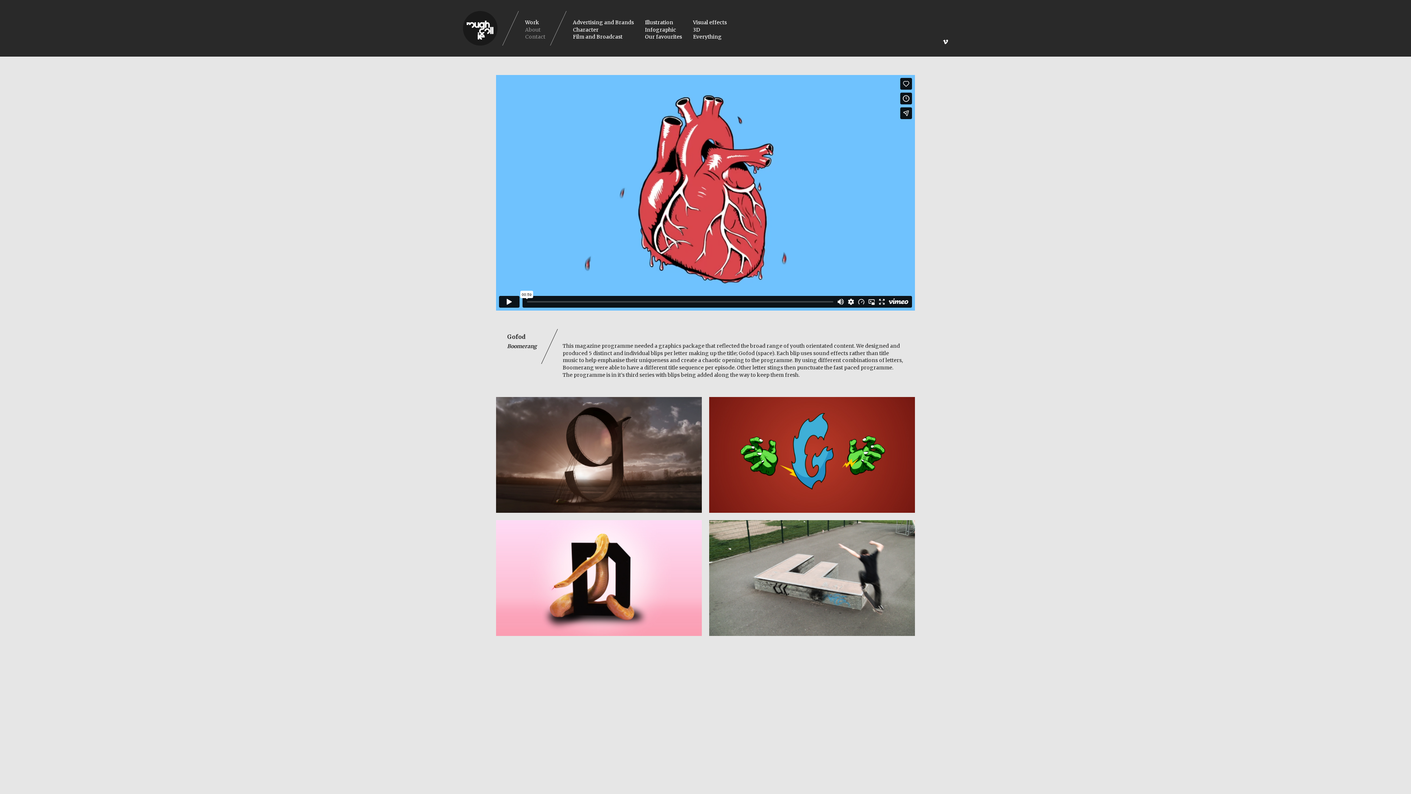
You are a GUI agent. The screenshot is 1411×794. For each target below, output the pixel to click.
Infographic (660, 29)
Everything (707, 36)
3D (696, 29)
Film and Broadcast (597, 36)
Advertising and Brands (603, 22)
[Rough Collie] (480, 28)
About (533, 29)
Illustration (659, 22)
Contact (535, 36)
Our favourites (663, 36)
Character (586, 29)
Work (532, 22)
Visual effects (710, 22)
